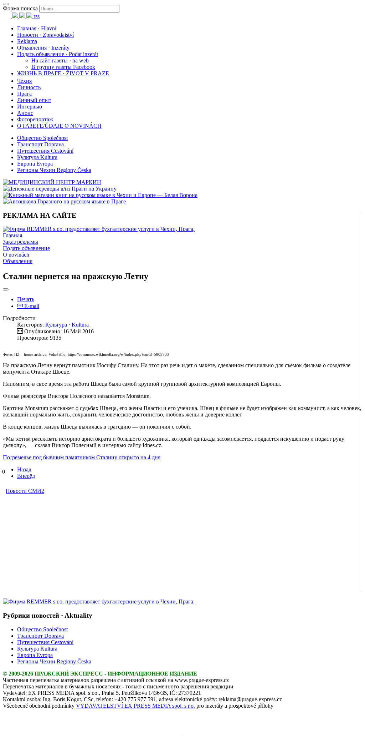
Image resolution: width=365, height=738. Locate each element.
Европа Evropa (35, 164)
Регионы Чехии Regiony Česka (54, 170)
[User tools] (6, 289)
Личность (29, 87)
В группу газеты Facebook (63, 67)
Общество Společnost (42, 138)
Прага (24, 94)
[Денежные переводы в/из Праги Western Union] (60, 189)
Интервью (29, 106)
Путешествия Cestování (45, 151)
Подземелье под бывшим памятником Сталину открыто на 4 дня (81, 457)
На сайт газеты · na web (60, 60)
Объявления (17, 261)
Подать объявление (26, 248)
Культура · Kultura (67, 325)
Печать (25, 299)
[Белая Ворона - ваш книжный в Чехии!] (100, 195)
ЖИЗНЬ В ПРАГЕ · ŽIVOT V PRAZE (63, 73)
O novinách (16, 255)
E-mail (31, 306)
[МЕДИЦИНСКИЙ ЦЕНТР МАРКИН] (52, 182)
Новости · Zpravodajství (45, 35)
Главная (12, 235)
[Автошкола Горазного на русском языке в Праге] (64, 201)
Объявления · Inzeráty (43, 48)
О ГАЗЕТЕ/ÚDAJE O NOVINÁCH (59, 126)
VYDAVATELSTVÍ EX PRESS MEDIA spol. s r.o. (135, 706)
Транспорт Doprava (40, 144)
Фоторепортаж (35, 119)
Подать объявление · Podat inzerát (57, 54)
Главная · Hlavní (36, 28)
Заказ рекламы (20, 242)
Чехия (24, 81)
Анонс (25, 113)
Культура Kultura (37, 157)
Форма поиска (20, 8)
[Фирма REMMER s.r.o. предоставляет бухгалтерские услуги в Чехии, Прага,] (99, 229)
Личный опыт (34, 100)
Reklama (27, 41)
